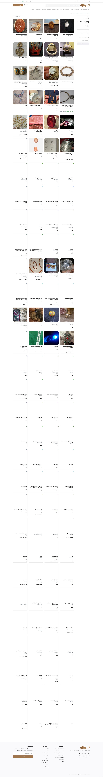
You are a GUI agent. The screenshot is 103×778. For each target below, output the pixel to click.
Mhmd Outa (40, 299)
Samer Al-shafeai (70, 275)
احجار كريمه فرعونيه (38, 533)
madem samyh (24, 226)
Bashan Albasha (39, 179)
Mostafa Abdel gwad (38, 276)
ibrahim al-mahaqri (55, 227)
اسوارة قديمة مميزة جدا (68, 298)
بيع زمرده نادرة (55, 509)
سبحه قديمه (24, 603)
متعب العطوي (24, 419)
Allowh (57, 511)
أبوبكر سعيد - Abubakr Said (53, 275)
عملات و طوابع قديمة (75, 9)
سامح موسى (56, 107)
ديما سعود (25, 59)
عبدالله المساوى (70, 395)
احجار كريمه (71, 675)
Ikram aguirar (40, 511)
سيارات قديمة (38, 9)
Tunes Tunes (71, 156)
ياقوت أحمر (56, 464)
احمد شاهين (40, 132)
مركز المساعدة (45, 755)
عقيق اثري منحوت (39, 651)
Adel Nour (40, 419)
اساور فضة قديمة (70, 417)
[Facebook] (89, 756)
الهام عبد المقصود (23, 604)
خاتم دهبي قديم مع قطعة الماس (51, 627)
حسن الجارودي (55, 131)
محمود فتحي (24, 557)
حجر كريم (56, 346)
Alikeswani (40, 226)
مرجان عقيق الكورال (69, 627)
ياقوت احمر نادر (70, 130)
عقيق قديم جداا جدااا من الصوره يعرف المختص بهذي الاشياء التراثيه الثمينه (21, 250)
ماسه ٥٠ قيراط (24, 441)
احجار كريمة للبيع (54, 178)
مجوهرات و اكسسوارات (46, 9)
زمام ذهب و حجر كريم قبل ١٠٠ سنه (20, 509)
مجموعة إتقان (82, 753)
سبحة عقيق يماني (54, 417)
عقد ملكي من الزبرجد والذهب (52, 394)
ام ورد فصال (25, 276)
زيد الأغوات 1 (25, 107)
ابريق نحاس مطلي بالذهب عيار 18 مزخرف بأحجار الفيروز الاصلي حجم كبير (20, 82)
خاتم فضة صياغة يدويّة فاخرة (21, 34)
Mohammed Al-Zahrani (69, 108)
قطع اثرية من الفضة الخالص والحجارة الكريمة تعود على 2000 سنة (36, 487)
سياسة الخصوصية (45, 762)
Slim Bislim (40, 557)
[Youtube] (83, 756)
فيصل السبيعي (24, 511)
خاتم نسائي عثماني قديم (37, 700)
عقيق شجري (24, 723)
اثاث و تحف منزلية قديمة (84, 9)
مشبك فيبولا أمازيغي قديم (68, 34)
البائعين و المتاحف (45, 753)
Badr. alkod (71, 443)
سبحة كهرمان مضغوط (68, 603)
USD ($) (15, 1)
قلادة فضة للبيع (70, 533)
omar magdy (40, 347)
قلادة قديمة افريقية (54, 700)
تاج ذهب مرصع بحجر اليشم (37, 57)
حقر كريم (71, 249)
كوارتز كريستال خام (23, 464)
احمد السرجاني (55, 652)
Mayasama (56, 395)
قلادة (26, 105)
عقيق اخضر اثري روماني (53, 651)
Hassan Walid (55, 204)
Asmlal (57, 726)
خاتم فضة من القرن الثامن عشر (67, 509)
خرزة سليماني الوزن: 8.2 (37, 464)
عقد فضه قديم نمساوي (53, 81)
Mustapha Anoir (55, 372)
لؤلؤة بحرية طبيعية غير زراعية (52, 153)
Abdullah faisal (24, 678)
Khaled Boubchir (70, 35)
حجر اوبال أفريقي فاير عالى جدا (21, 533)
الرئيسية (88, 13)
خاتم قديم (40, 723)
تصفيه (82, 43)
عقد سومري (24, 579)
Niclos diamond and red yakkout (36, 298)
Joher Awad (71, 82)
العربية (20, 1)
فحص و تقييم (82, 1)
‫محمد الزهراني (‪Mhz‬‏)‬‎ (23, 131)
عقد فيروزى (55, 249)
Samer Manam (71, 227)
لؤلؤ (26, 130)
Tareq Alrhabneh (24, 83)
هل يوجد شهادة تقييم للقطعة (84, 22)
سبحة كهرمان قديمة (38, 394)
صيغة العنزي (71, 534)
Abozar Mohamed (70, 652)
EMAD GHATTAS (70, 204)
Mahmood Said (55, 581)
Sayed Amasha (55, 534)
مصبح (72, 604)
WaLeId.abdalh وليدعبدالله (53, 82)
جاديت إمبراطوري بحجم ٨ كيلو (21, 417)
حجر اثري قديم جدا (39, 579)
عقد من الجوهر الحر (38, 509)
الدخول (31, 1)
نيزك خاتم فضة (24, 700)
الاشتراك (23, 756)
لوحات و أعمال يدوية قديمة (65, 9)
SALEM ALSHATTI (24, 35)
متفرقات (32, 9)
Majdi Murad (71, 419)
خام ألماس (71, 394)
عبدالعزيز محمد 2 (39, 107)
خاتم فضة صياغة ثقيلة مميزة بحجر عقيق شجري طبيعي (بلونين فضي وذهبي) (51, 59)
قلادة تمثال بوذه (70, 178)
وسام (72, 723)
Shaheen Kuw (40, 83)
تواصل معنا (88, 1)
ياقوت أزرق (71, 464)
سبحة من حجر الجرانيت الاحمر (21, 394)
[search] (47, 5)
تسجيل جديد (27, 1)
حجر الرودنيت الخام (38, 153)
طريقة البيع (77, 1)
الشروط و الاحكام (45, 760)
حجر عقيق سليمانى (23, 224)
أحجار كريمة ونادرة (38, 178)
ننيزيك (41, 556)
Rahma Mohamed (55, 324)
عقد (72, 556)
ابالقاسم (40, 372)
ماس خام (25, 627)
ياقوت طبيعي (39, 417)
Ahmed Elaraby (70, 511)
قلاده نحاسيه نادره (23, 346)
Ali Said (72, 131)
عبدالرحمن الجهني (70, 629)
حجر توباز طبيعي (39, 34)
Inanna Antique (55, 443)
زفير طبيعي (40, 224)
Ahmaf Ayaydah (55, 179)
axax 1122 (25, 395)
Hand (26, 534)
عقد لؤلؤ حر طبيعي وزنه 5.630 (36, 346)
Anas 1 (41, 35)
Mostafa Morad (70, 179)
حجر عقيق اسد (55, 556)
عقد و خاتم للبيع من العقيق (52, 105)
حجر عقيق (25, 556)
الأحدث (17, 16)
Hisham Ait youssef (23, 325)
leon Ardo (56, 629)
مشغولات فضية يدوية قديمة (67, 81)
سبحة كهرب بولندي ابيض (37, 603)
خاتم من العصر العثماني (37, 441)
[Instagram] (86, 756)
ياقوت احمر (56, 130)
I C (26, 442)
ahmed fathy (56, 347)
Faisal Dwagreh (24, 347)
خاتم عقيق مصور (55, 579)
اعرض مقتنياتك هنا (17, 5)
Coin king (25, 653)
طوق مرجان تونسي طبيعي (68, 579)
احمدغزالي (25, 629)
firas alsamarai (55, 605)
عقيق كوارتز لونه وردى (23, 153)
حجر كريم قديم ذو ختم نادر (37, 201)
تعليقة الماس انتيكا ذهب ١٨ (21, 57)
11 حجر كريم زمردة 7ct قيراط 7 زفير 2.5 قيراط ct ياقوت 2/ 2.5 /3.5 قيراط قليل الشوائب (20, 324)
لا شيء (41, 581)
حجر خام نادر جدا (24, 486)
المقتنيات (84, 13)
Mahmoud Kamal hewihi (38, 534)
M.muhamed (71, 557)
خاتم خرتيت (56, 533)
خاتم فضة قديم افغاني (69, 700)
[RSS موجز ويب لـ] (80, 756)
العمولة (47, 764)
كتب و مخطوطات (55, 9)
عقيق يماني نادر (39, 675)
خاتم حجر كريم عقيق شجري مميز (36, 105)
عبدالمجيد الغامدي (55, 557)
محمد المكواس (55, 419)
